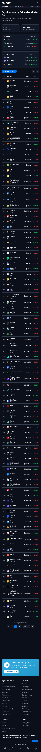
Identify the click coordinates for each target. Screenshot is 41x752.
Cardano (6, 714)
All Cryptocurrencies (8, 687)
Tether (6, 695)
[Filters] (33, 71)
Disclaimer (25, 725)
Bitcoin (6, 689)
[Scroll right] (39, 7)
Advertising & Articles (8, 728)
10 (25, 626)
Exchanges (25, 687)
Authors (4, 725)
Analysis (24, 698)
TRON (5, 711)
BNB (5, 698)
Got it (35, 741)
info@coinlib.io (20, 744)
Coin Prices (26, 684)
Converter (25, 714)
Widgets (25, 706)
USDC (6, 703)
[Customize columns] (37, 71)
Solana (6, 700)
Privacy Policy (26, 723)
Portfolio (25, 703)
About (3, 723)
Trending (25, 692)
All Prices (5, 684)
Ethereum (6, 692)
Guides (24, 700)
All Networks (8, 71)
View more (33, 36)
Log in (4, 731)
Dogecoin (7, 709)
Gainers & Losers (27, 695)
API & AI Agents (27, 709)
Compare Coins (27, 711)
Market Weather (27, 689)
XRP (5, 706)
